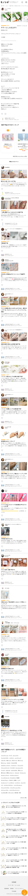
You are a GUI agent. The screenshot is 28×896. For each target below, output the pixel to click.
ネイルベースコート (14, 775)
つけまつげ (8, 770)
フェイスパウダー (5, 758)
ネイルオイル (13, 777)
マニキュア (17, 772)
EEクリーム (3, 763)
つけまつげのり (14, 770)
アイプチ (3, 770)
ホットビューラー (19, 767)
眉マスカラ (3, 772)
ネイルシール (23, 772)
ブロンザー (3, 760)
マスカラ (8, 763)
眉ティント (20, 770)
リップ (18, 780)
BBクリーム (8, 760)
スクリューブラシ (5, 790)
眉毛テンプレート (10, 772)
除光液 (18, 777)
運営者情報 (6, 888)
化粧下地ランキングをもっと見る (20, 156)
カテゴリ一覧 (10, 885)
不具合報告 (14, 891)
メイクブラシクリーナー (14, 790)
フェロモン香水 (4, 792)
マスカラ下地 (14, 763)
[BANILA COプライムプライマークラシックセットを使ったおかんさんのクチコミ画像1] (6, 17)
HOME (14, 882)
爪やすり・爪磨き (13, 780)
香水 (20, 792)
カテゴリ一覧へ (23, 797)
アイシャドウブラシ (5, 787)
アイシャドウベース (5, 767)
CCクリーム (14, 760)
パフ (2, 785)
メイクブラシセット (18, 785)
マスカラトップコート (5, 765)
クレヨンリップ (4, 782)
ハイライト (11, 758)
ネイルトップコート (5, 775)
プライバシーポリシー (19, 888)
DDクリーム (20, 760)
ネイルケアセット (5, 780)
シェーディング (18, 758)
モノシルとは (17, 885)
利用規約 (12, 888)
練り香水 (16, 792)
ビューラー (23, 782)
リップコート (17, 782)
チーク (10, 755)
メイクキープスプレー (8, 785)
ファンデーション (5, 755)
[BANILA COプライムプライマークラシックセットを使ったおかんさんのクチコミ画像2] (17, 17)
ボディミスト (11, 792)
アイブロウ (12, 767)
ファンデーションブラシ (15, 787)
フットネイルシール (5, 777)
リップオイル (11, 782)
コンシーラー (15, 755)
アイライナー (14, 765)
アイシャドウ (20, 765)
